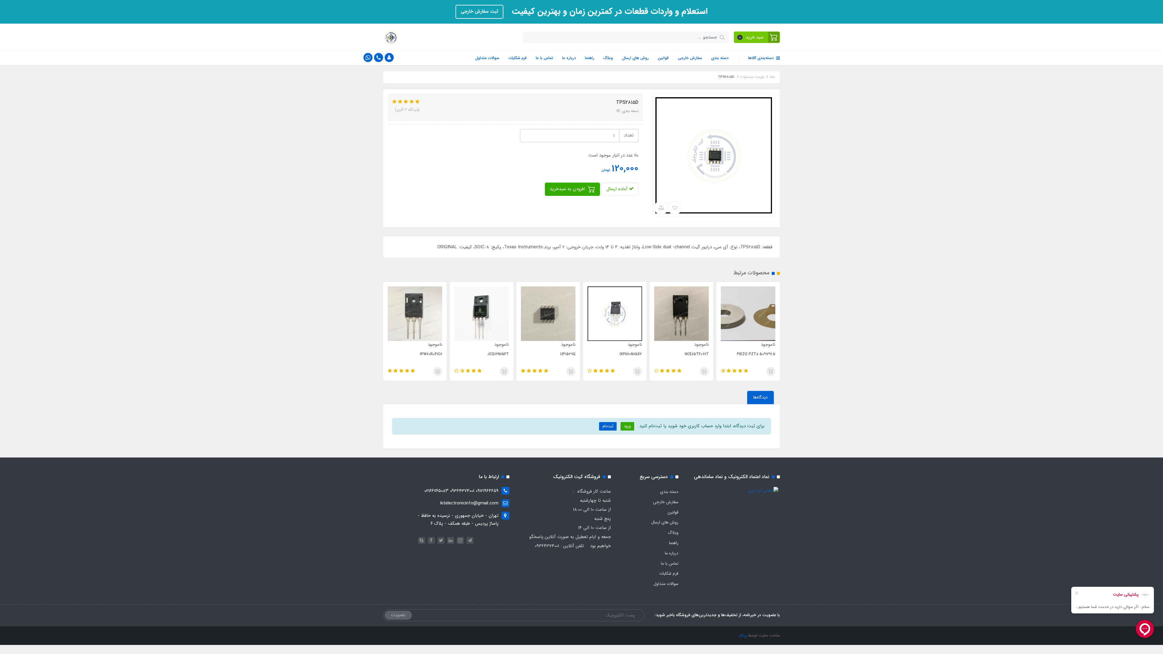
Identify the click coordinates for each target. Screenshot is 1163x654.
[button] (757, 37)
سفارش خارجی (690, 58)
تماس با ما (544, 58)
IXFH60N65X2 (631, 354)
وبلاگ (608, 58)
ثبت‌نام (607, 426)
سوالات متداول (487, 58)
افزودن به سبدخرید (568, 189)
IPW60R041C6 (431, 354)
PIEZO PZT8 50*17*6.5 (756, 354)
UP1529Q (567, 354)
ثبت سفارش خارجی (479, 11)
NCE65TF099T (697, 354)
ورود (627, 426)
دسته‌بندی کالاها (761, 58)
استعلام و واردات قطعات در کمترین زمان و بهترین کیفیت (608, 11)
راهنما (589, 58)
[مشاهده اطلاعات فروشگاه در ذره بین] (763, 490)
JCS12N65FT (498, 354)
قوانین (663, 58)
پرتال (743, 635)
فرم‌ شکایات (518, 58)
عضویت (398, 615)
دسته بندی (719, 58)
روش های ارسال (635, 58)
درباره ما (569, 58)
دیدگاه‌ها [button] (760, 397)
